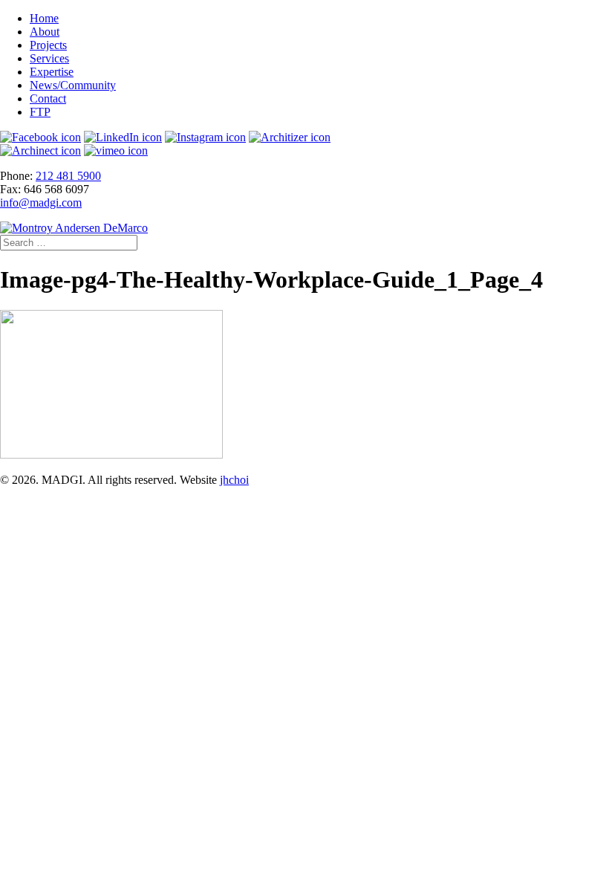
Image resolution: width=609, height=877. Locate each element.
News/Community (73, 85)
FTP (40, 112)
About (44, 31)
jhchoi (234, 479)
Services (49, 58)
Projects (48, 45)
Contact (48, 98)
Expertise (52, 71)
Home (44, 18)
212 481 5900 (68, 175)
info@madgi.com (41, 202)
